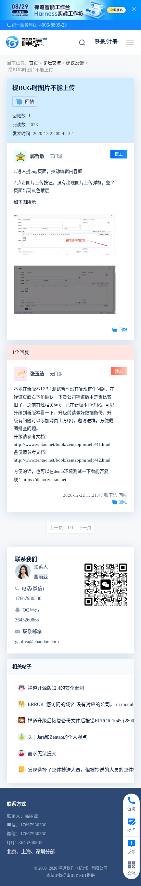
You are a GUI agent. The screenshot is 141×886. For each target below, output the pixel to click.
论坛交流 (52, 62)
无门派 (56, 156)
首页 (33, 62)
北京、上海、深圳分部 (31, 851)
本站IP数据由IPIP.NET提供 (70, 875)
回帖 (29, 101)
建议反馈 (75, 62)
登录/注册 (106, 42)
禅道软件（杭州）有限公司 (82, 868)
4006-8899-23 (53, 25)
